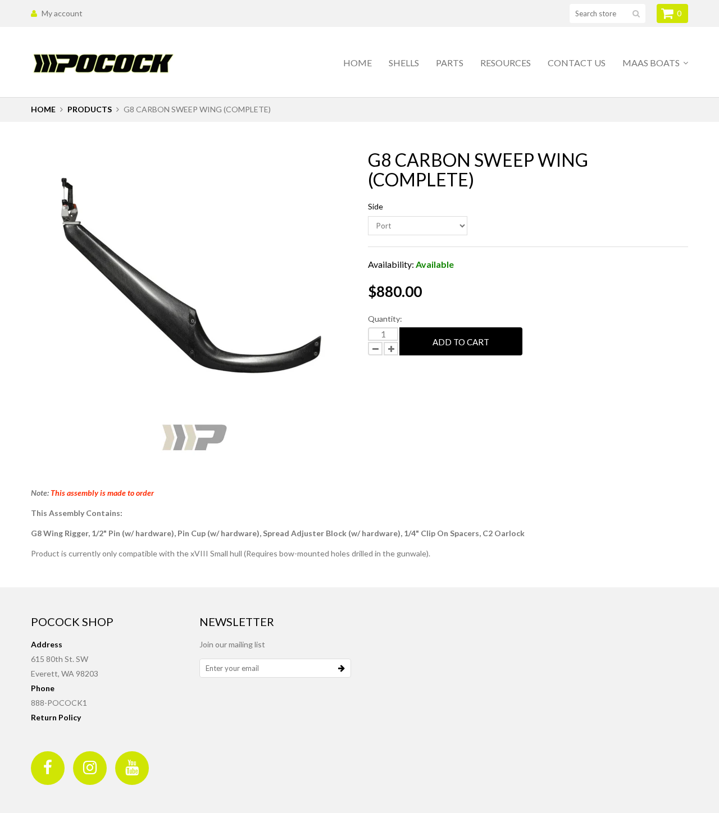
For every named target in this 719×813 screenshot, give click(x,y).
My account (62, 13)
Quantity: (385, 318)
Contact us (577, 62)
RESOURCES (505, 62)
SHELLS (404, 62)
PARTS (449, 62)
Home (357, 62)
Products (89, 109)
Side (375, 206)
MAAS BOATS (651, 62)
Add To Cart (461, 342)
